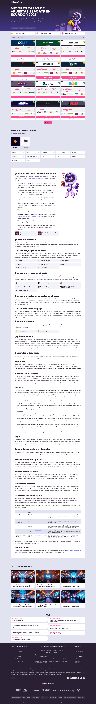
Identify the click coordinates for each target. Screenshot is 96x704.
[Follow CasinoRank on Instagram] (71, 678)
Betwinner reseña (48, 58)
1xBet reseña (23, 58)
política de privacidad (77, 661)
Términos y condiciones (24, 702)
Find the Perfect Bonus (52, 652)
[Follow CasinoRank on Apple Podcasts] (84, 678)
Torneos (70, 2)
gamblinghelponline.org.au (40, 535)
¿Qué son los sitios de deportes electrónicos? (52, 650)
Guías (76, 2)
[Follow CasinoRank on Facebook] (68, 678)
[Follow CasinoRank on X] (74, 678)
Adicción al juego (58, 702)
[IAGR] (18, 690)
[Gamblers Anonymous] (25, 690)
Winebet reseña (22, 78)
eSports (62, 2)
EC (12, 678)
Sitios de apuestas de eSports (50, 2)
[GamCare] (34, 690)
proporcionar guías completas (40, 242)
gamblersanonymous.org (40, 514)
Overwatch (19, 651)
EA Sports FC (20, 661)
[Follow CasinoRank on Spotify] (81, 678)
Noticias (83, 2)
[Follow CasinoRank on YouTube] (77, 678)
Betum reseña (73, 58)
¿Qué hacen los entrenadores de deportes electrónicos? (52, 658)
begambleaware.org (39, 525)
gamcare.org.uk (38, 530)
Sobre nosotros (80, 651)
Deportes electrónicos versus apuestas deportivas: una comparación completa (48, 655)
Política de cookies (42, 702)
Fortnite (20, 654)
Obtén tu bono (23, 56)
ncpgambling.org (38, 519)
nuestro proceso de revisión (35, 178)
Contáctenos (80, 654)
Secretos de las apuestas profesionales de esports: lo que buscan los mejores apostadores (51, 661)
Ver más (47, 122)
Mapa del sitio (74, 702)
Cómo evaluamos (80, 656)
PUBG (19, 656)
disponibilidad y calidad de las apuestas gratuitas (30, 216)
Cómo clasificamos (80, 658)
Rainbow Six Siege (19, 658)
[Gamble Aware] (64, 690)
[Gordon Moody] (46, 690)
